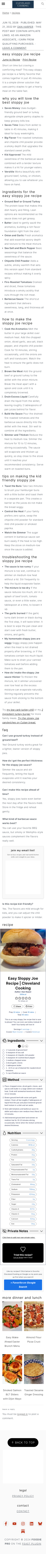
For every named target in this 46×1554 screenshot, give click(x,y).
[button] (16, 998)
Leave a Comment (14, 48)
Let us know (18, 1257)
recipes (16, 12)
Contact (23, 1511)
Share (18, 1006)
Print (30, 1006)
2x (23, 1046)
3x (26, 1046)
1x (19, 1046)
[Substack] (23, 1531)
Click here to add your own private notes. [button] (18, 1237)
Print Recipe (29, 59)
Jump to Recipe (11, 59)
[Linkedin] (31, 1523)
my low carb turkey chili (20, 709)
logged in (22, 1414)
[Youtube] (14, 1523)
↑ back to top (23, 1442)
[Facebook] (6, 1523)
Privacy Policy (23, 1495)
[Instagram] (23, 1523)
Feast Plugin (31, 1543)
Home (5, 12)
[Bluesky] (40, 1523)
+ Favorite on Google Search (23, 1284)
